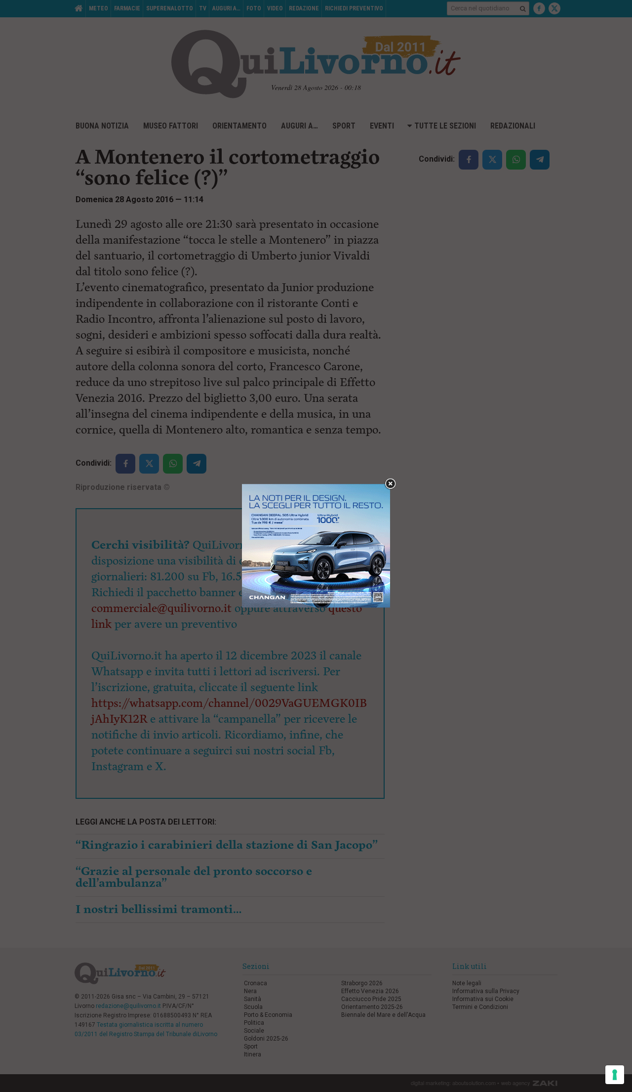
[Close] (390, 484)
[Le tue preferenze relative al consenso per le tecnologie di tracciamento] (614, 1074)
